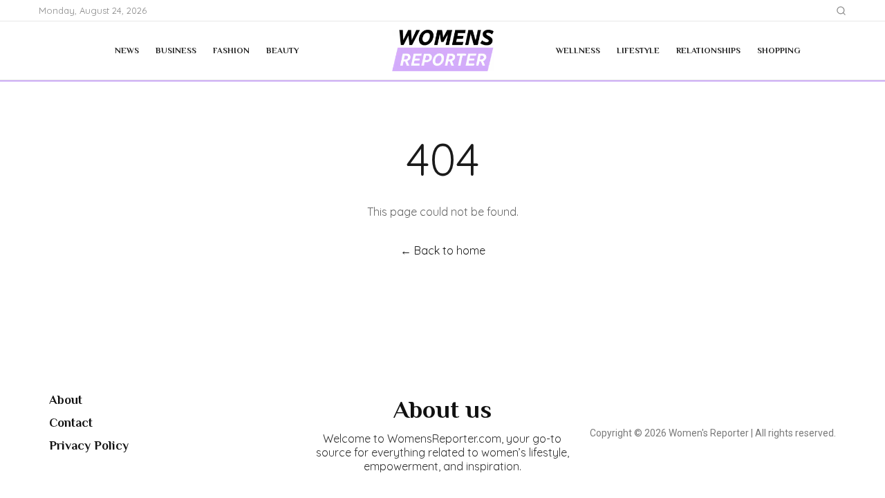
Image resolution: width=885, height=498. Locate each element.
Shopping (779, 50)
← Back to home (442, 250)
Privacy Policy (89, 445)
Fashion (231, 50)
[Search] (841, 11)
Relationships (708, 50)
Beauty (282, 50)
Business (176, 50)
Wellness (578, 50)
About (65, 400)
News (127, 50)
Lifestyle (638, 50)
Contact (71, 422)
